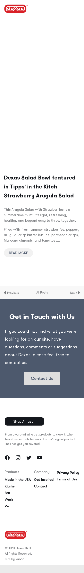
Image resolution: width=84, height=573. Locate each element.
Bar (7, 493)
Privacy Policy (68, 473)
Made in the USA (18, 480)
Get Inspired (44, 480)
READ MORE (18, 253)
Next (74, 293)
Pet (7, 506)
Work (9, 500)
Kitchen (10, 486)
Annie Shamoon (21, 55)
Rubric (19, 559)
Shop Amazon (24, 421)
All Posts (42, 292)
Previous (12, 293)
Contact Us (42, 378)
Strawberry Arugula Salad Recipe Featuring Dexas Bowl (44, 33)
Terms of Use (67, 479)
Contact (40, 486)
